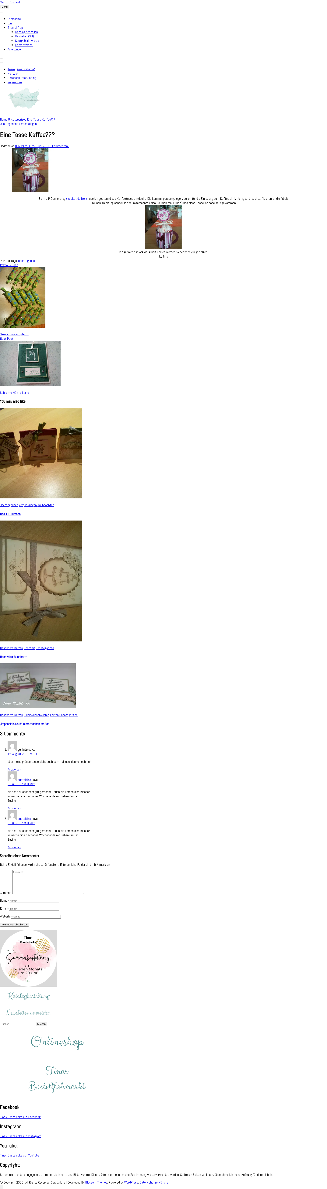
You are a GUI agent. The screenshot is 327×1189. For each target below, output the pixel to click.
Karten (54, 715)
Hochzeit (29, 648)
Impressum (15, 82)
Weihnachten (45, 505)
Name (4, 900)
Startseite (14, 19)
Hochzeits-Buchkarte (13, 656)
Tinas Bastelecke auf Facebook (20, 1117)
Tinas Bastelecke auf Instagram (20, 1136)
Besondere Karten (11, 648)
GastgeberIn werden (27, 40)
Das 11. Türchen (10, 514)
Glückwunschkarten (36, 715)
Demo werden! (24, 45)
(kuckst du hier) (76, 198)
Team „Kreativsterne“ (21, 69)
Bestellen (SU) (24, 36)
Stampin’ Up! (15, 27)
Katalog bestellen (26, 32)
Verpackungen (28, 123)
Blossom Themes (96, 1182)
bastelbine (24, 779)
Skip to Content (10, 2)
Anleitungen (15, 49)
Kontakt (13, 73)
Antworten (14, 769)
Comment (6, 892)
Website (5, 916)
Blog (10, 23)
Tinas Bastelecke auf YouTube (19, 1155)
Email (4, 908)
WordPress (131, 1182)
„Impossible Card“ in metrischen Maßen (24, 724)
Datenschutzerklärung (22, 78)
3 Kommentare (59, 146)
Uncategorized (9, 123)
